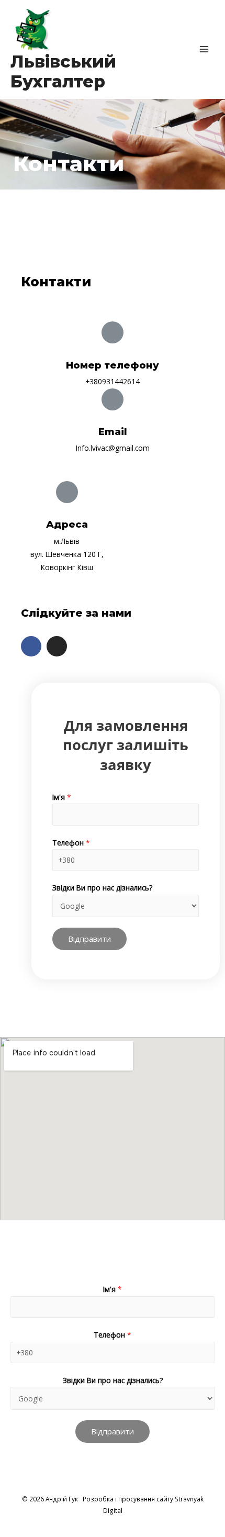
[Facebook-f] (31, 646)
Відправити (89, 938)
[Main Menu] (204, 49)
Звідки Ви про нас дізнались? (102, 888)
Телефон (71, 843)
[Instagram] (57, 646)
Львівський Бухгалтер (63, 71)
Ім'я (61, 797)
